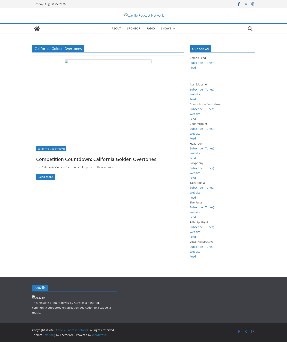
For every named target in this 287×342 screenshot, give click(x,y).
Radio (150, 28)
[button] (173, 29)
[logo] (38, 298)
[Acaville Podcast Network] (37, 28)
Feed (193, 67)
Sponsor (133, 28)
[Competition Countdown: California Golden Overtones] (108, 103)
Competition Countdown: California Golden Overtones (96, 159)
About (116, 28)
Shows (166, 28)
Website (195, 94)
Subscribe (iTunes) (202, 63)
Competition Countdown (51, 148)
